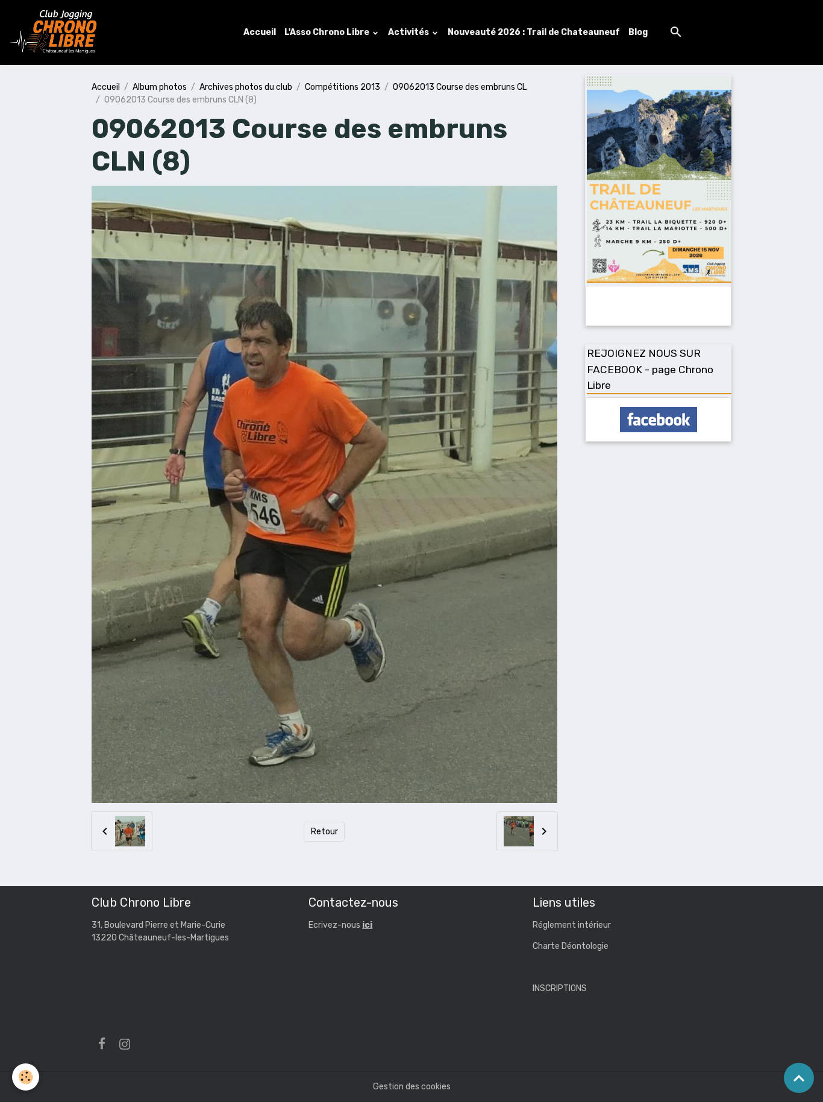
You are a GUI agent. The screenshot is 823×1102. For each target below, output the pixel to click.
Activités (409, 32)
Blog (638, 32)
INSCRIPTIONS (560, 988)
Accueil (259, 32)
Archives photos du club (245, 87)
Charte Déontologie (571, 946)
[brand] (56, 32)
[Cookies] (25, 1077)
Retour (324, 831)
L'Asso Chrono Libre (327, 32)
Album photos (160, 87)
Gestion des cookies (412, 1087)
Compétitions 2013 (342, 87)
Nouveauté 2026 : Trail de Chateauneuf (534, 32)
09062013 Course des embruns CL (460, 87)
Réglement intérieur (572, 925)
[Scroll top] (799, 1078)
